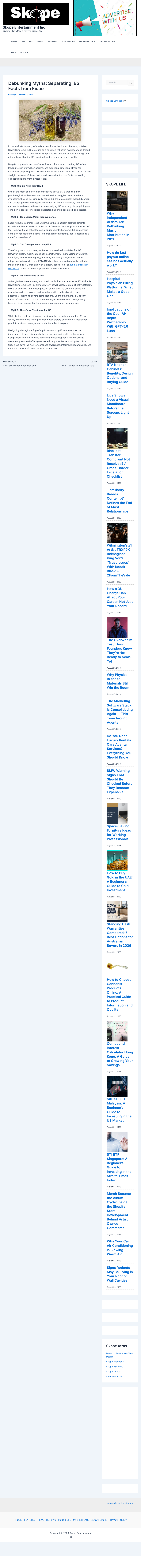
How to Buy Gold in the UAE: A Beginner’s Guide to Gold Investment (120, 881)
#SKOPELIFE (64, 1520)
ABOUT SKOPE (99, 1520)
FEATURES (29, 1520)
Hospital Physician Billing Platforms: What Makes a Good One (120, 287)
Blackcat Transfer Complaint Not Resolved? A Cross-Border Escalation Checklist (118, 463)
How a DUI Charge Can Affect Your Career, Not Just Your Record (120, 597)
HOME (18, 1520)
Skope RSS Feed (114, 1366)
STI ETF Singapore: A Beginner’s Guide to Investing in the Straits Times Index (119, 1167)
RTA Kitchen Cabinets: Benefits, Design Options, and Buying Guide (120, 373)
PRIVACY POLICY (118, 1520)
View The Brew (114, 1376)
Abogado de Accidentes (120, 1503)
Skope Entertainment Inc (24, 27)
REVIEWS (51, 1520)
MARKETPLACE (81, 1520)
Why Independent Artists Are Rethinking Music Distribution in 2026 (118, 226)
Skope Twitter (113, 1371)
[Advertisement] (123, 1432)
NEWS (41, 1520)
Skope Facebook (115, 1361)
